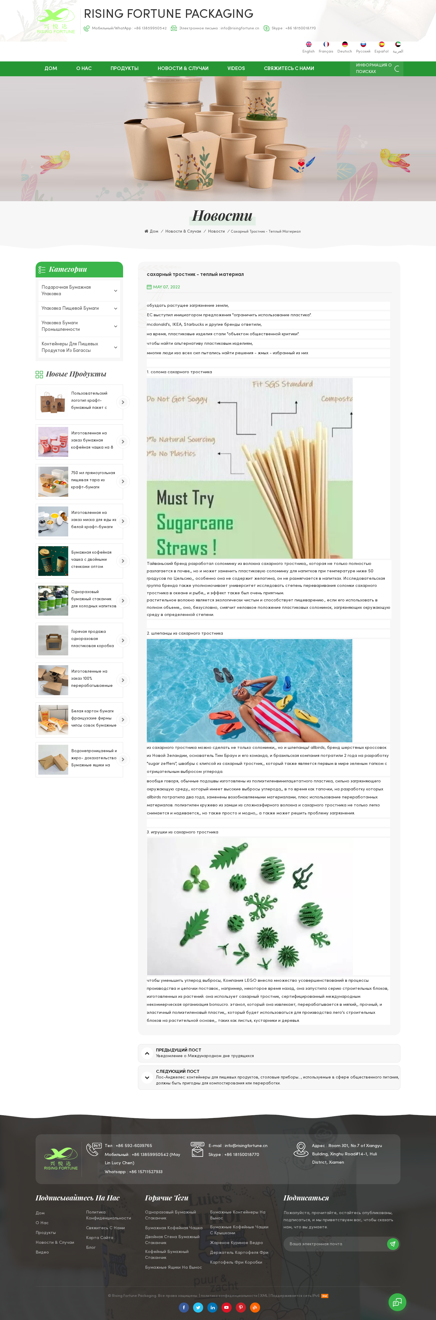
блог (91, 1248)
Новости (216, 231)
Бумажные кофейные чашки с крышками (239, 1230)
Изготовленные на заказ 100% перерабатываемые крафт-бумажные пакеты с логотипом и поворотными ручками (93, 680)
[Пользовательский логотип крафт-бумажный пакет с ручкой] (53, 402)
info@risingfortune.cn (240, 28)
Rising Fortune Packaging (168, 15)
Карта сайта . (100, 1238)
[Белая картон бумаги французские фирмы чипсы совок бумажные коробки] (53, 720)
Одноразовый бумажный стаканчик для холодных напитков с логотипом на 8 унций (94, 600)
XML (264, 1296)
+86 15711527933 (146, 1172)
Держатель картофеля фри (239, 1253)
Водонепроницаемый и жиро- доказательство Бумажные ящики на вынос (94, 759)
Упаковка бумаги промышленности (61, 326)
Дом (50, 68)
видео (42, 1252)
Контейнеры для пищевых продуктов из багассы (70, 347)
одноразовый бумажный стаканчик (170, 1215)
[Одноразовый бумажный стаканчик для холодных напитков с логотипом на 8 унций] (53, 601)
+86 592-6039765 (134, 1146)
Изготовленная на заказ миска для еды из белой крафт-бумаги (93, 520)
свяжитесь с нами (289, 68)
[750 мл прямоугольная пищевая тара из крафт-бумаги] (53, 482)
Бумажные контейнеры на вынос (237, 1215)
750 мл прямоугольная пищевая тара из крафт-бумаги (93, 480)
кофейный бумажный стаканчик (167, 1255)
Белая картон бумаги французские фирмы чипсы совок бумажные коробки (94, 719)
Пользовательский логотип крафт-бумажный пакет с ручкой (89, 402)
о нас (84, 68)
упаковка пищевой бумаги (70, 308)
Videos (236, 68)
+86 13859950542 (150, 28)
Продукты (125, 68)
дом (40, 1213)
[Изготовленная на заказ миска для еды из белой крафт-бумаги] (53, 521)
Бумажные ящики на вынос (173, 1267)
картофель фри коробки (236, 1262)
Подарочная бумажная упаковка (66, 290)
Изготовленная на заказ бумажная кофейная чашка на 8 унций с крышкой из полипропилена (92, 441)
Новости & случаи (183, 68)
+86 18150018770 (300, 28)
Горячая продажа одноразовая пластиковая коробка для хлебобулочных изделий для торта (92, 640)
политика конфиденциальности (108, 1215)
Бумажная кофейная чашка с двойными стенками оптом (91, 560)
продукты (46, 1233)
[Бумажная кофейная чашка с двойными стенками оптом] (53, 561)
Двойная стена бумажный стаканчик (172, 1240)
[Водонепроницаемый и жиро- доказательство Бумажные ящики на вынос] (53, 760)
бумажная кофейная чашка (174, 1228)
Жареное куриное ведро (236, 1243)
